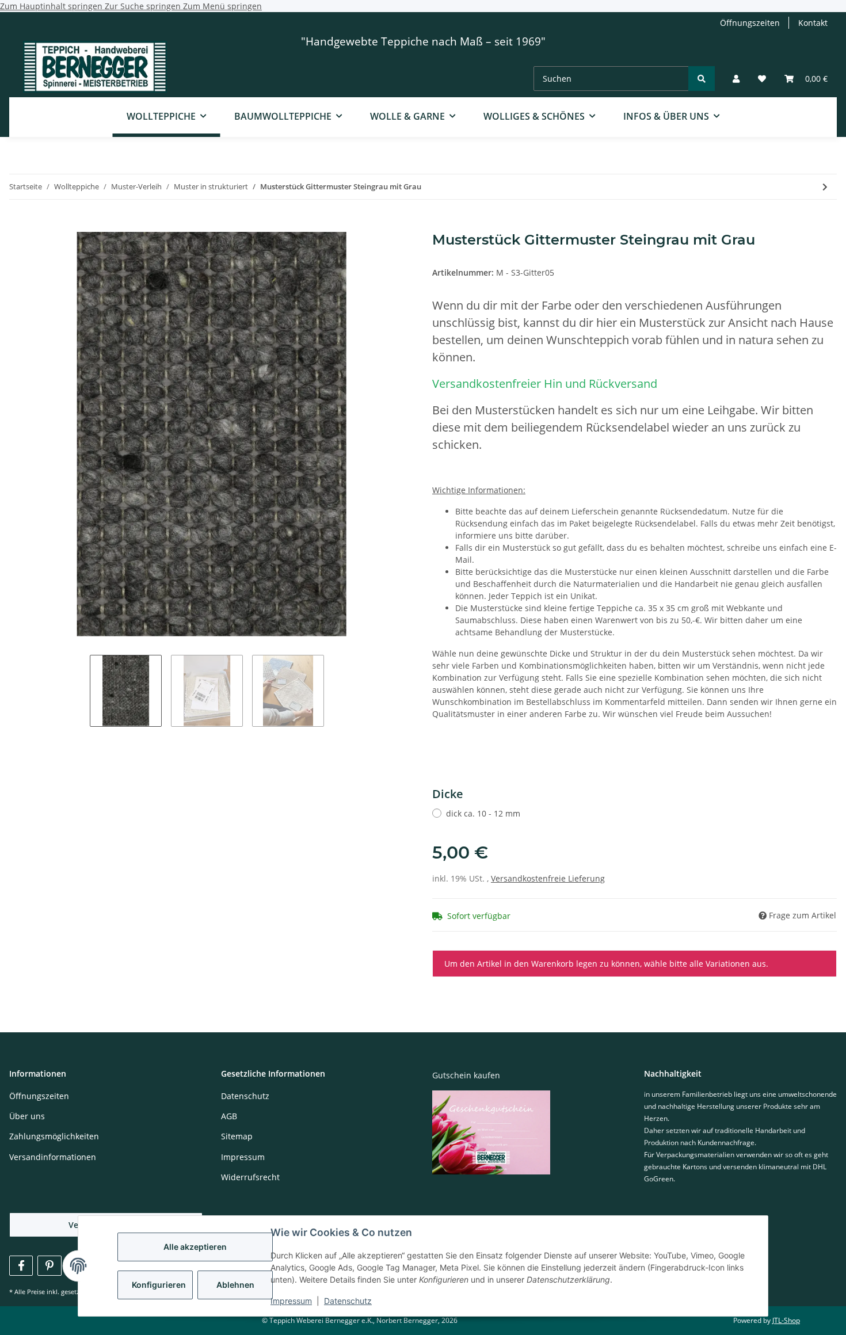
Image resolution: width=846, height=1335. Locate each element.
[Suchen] (701, 78)
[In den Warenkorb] (18, 225)
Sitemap (237, 1136)
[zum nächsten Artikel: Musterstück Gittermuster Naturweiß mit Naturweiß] (825, 186)
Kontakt (813, 22)
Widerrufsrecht (250, 1177)
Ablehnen (235, 1285)
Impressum (291, 1301)
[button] (736, 78)
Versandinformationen (52, 1156)
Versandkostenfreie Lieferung (548, 878)
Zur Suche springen (144, 6)
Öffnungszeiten (750, 22)
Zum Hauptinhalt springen (52, 6)
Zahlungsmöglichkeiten (54, 1136)
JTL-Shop (786, 1320)
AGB (229, 1116)
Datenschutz (348, 1301)
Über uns (27, 1116)
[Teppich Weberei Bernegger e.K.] (95, 68)
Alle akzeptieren (195, 1247)
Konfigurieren (159, 1285)
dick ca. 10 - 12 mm (483, 813)
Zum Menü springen (222, 6)
